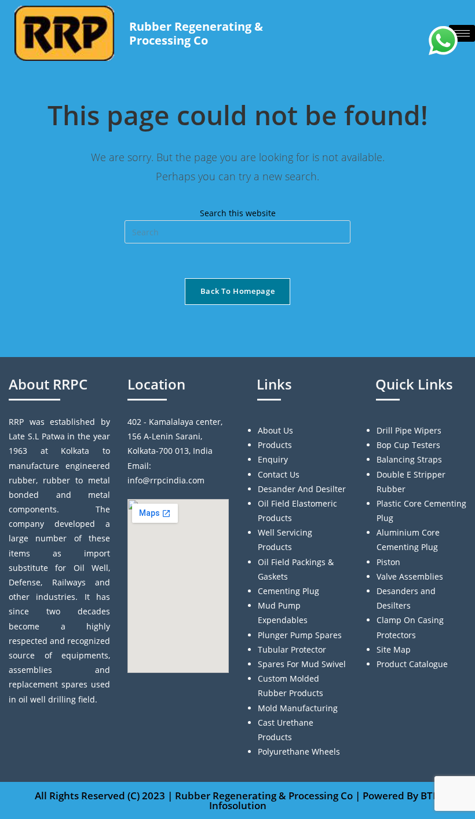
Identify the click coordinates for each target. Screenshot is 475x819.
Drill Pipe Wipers (409, 430)
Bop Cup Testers (408, 444)
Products (275, 444)
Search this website (238, 213)
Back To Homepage (237, 291)
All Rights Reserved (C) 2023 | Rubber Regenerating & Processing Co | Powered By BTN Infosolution (237, 800)
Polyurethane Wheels (299, 751)
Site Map (394, 649)
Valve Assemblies (410, 576)
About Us (275, 430)
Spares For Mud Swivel (302, 663)
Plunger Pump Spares (300, 634)
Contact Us (278, 474)
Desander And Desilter (302, 488)
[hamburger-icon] (462, 33)
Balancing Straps (409, 459)
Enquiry (273, 459)
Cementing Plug (288, 590)
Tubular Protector (292, 649)
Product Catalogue (412, 663)
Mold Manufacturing (298, 708)
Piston (388, 561)
